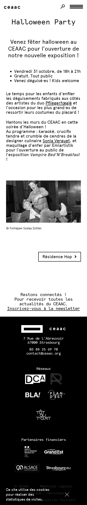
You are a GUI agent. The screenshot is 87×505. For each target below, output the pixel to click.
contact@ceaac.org (43, 353)
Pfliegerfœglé (59, 102)
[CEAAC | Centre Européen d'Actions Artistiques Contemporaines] (13, 7)
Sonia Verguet (56, 140)
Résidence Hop (58, 256)
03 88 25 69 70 (43, 349)
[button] (67, 494)
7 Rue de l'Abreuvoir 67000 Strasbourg (43, 340)
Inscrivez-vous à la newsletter (43, 309)
